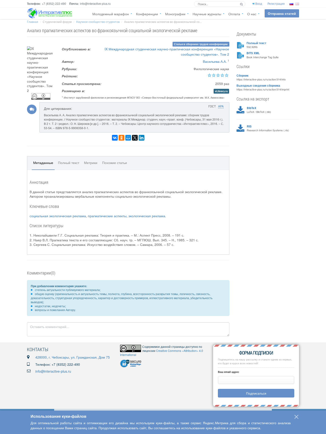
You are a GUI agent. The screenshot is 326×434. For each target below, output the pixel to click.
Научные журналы (207, 13)
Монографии (175, 13)
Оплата (234, 13)
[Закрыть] (296, 417)
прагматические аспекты (107, 215)
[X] (135, 138)
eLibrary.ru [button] (221, 91)
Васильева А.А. (215, 61)
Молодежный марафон (110, 13)
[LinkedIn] (141, 138)
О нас (251, 13)
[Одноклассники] (121, 138)
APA (221, 106)
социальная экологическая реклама (58, 215)
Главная (32, 22)
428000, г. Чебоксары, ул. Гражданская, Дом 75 (72, 357)
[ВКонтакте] (115, 138)
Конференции (147, 13)
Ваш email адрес (228, 372)
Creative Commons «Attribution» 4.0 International (161, 353)
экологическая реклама (146, 215)
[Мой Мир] (128, 138)
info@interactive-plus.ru (53, 371)
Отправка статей (282, 13)
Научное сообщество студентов (98, 22)
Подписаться (256, 393)
